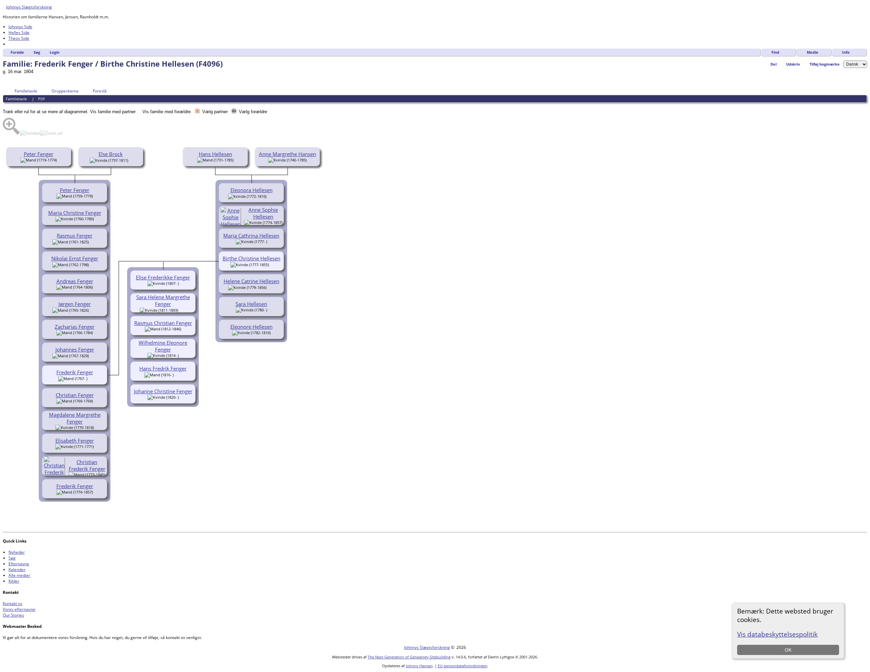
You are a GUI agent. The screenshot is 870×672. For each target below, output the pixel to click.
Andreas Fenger (74, 281)
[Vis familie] (93, 241)
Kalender (16, 569)
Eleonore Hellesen (251, 326)
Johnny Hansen (419, 665)
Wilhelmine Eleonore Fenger (163, 346)
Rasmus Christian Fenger (163, 323)
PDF (41, 98)
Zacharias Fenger (74, 326)
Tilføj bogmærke (825, 64)
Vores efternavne (19, 609)
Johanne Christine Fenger (163, 391)
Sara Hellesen (251, 303)
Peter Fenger (38, 154)
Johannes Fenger (74, 349)
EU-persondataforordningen (462, 665)
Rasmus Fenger (74, 235)
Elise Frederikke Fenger (163, 277)
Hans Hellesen (215, 154)
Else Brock (111, 154)
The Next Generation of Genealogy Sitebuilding (409, 656)
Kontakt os (12, 603)
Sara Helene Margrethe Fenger (163, 300)
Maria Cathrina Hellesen (251, 235)
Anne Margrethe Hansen (287, 154)
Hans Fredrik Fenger (163, 368)
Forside (17, 52)
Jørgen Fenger (74, 303)
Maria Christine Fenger (74, 212)
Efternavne (18, 564)
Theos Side (18, 38)
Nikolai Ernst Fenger (74, 258)
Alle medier (19, 575)
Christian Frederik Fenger (87, 465)
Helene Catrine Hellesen (251, 281)
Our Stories (13, 615)
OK (788, 650)
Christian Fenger (75, 395)
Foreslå (100, 91)
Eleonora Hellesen (251, 190)
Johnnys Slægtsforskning (29, 7)
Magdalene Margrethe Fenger (75, 418)
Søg (37, 52)
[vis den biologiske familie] (130, 159)
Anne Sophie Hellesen (263, 213)
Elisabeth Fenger (74, 440)
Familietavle (26, 91)
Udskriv (793, 64)
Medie (812, 52)
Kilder (13, 581)
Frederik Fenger (74, 486)
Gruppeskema (65, 91)
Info (846, 52)
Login (54, 52)
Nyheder (16, 552)
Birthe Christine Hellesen (251, 258)
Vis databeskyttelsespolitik (777, 634)
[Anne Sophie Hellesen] (232, 224)
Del (773, 64)
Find (775, 52)
